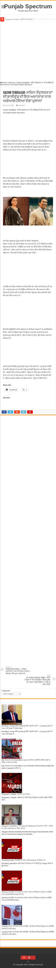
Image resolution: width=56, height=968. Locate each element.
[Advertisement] (28, 51)
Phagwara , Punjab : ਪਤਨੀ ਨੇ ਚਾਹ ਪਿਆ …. (20, 19)
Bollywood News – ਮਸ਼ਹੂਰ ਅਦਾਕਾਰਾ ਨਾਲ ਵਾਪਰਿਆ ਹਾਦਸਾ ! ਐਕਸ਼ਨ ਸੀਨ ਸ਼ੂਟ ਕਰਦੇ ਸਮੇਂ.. (18, 670)
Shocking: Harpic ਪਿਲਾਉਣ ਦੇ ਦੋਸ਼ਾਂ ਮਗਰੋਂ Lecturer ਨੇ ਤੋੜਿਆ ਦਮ (24, 860)
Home (4, 83)
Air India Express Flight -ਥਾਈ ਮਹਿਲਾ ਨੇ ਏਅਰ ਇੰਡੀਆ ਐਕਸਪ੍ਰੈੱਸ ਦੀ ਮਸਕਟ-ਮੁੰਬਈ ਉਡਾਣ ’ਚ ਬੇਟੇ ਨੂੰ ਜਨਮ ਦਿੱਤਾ (37, 680)
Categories (6, 691)
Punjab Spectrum (28, 6)
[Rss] (28, 961)
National (11, 83)
